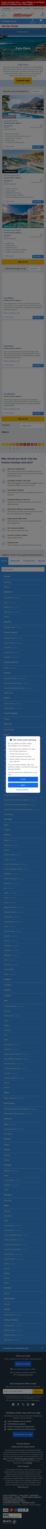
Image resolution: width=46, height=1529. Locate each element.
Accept (23, 779)
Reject (23, 785)
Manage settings (22, 790)
